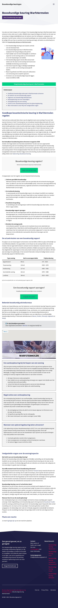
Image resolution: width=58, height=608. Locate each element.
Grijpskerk (50, 316)
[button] (29, 84)
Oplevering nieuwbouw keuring (22, 154)
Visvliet (39, 316)
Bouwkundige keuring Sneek (52, 569)
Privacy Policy (44, 590)
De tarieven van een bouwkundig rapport (19, 95)
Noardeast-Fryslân (49, 502)
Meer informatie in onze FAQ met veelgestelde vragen (23, 105)
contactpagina (34, 549)
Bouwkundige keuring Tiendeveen (52, 547)
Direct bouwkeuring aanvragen (13, 17)
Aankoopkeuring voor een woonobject (18, 99)
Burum (34, 316)
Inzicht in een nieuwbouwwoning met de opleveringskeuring (25, 103)
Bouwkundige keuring (7, 590)
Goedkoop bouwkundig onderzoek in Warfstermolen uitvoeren (26, 93)
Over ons (37, 590)
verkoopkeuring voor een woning (17, 101)
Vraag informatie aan (10, 566)
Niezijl (4, 318)
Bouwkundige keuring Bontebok (52, 575)
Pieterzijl (44, 316)
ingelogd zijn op (11, 521)
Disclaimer (53, 590)
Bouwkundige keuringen (11, 4)
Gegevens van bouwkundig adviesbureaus (20, 97)
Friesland (35, 470)
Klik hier (25, 325)
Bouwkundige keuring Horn (52, 553)
